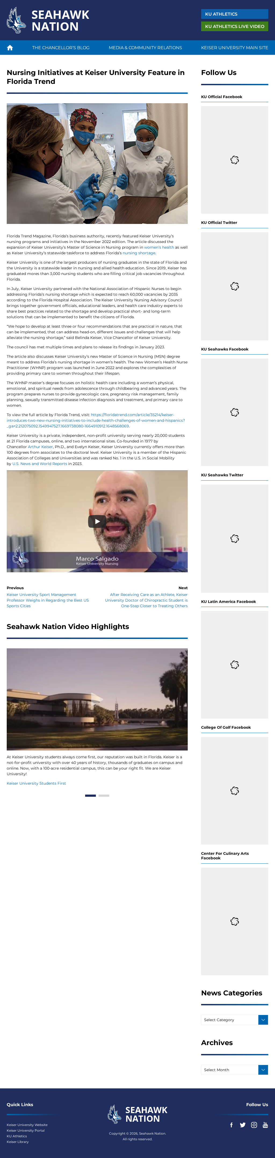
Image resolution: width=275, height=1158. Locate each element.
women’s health (159, 247)
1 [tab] (90, 796)
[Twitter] (243, 1125)
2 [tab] (104, 796)
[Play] (97, 521)
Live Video (234, 26)
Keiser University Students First (36, 783)
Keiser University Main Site (234, 47)
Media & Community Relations (145, 47)
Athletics (221, 14)
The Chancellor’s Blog (60, 47)
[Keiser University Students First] (97, 699)
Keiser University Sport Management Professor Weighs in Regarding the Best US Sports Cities (48, 600)
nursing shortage (139, 253)
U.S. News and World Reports (39, 463)
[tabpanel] (97, 717)
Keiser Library (18, 1142)
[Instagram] (254, 1125)
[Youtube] (265, 1125)
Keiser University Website (27, 1125)
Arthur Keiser (40, 446)
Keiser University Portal (26, 1130)
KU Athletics (17, 1136)
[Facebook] (231, 1125)
